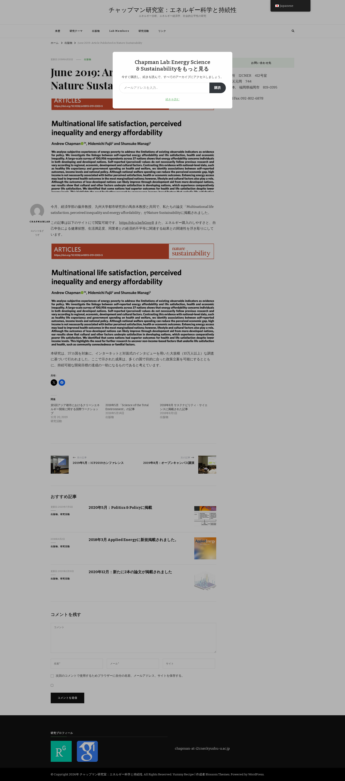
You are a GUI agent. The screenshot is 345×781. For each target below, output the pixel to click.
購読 (217, 88)
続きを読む (172, 99)
